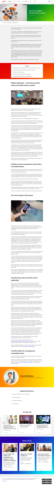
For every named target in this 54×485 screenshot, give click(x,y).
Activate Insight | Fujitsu (17, 397)
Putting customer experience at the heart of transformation (24, 70)
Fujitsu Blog (10, 1)
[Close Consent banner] (53, 477)
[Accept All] (31, 478)
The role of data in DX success (18, 72)
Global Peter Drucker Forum (17, 400)
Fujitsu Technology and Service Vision (26, 362)
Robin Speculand (15, 403)
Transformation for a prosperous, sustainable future (22, 76)
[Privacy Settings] (22, 479)
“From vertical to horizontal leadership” (28, 346)
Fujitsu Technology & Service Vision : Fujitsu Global (21, 394)
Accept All (46, 483)
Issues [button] (30, 1)
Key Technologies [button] (24, 1)
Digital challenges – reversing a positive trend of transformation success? (26, 67)
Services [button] (34, 1)
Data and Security (9, 22)
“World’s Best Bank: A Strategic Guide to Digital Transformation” (22, 341)
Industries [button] (18, 1)
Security (5, 22)
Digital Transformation (14, 22)
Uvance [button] (14, 1)
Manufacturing (22, 463)
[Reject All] (9, 479)
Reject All (47, 481)
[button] (49, 1)
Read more (6, 469)
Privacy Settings (47, 479)
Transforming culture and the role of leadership (22, 74)
